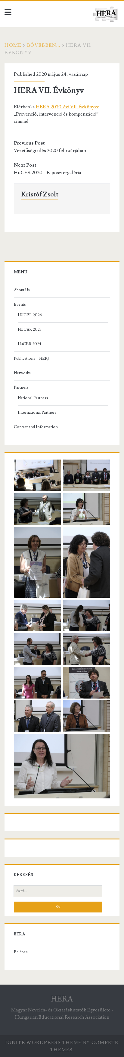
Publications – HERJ (31, 358)
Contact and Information (36, 427)
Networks (22, 373)
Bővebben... (43, 45)
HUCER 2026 (30, 315)
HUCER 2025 (30, 329)
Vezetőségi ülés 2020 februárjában (50, 151)
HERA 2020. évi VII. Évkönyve (67, 107)
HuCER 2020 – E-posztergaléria (47, 173)
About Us (22, 290)
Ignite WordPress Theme (43, 1042)
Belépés (21, 952)
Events (20, 304)
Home (13, 45)
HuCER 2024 (29, 344)
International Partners (37, 412)
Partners (21, 387)
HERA (62, 999)
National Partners (33, 398)
